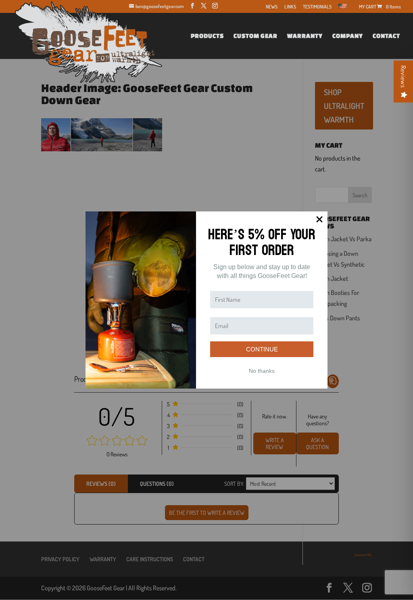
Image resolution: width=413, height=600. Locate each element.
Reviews (403, 76)
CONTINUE (262, 349)
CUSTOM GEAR (255, 36)
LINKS (290, 7)
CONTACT (386, 36)
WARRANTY (305, 36)
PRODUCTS (207, 36)
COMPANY (347, 36)
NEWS (271, 7)
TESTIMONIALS (317, 7)
